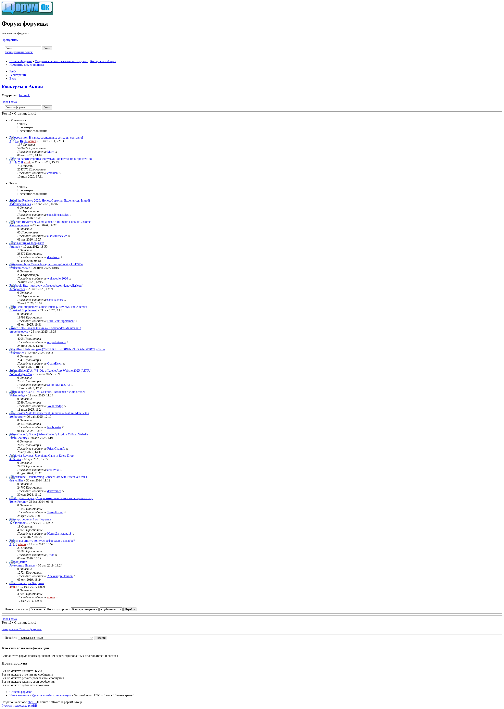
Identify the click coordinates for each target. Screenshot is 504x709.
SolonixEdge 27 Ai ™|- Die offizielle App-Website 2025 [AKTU (50, 370)
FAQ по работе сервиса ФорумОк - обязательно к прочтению (50, 158)
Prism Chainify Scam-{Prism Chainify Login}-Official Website (48, 434)
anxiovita (15, 459)
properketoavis (18, 331)
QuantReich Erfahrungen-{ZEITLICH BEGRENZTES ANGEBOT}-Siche (57, 349)
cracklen (52, 173)
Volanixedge (17, 395)
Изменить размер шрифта (26, 64)
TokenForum (17, 501)
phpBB (32, 702)
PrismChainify (18, 438)
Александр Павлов (22, 565)
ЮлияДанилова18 (59, 533)
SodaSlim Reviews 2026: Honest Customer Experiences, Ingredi (49, 200)
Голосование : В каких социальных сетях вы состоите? (46, 137)
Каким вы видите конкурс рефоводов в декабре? (42, 540)
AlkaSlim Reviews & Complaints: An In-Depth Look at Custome (50, 221)
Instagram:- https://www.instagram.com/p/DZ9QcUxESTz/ (46, 264)
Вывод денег (18, 562)
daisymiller (16, 480)
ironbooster (16, 416)
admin (32, 141)
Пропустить (10, 40)
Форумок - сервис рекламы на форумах (61, 61)
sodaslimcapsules (20, 204)
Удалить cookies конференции (51, 695)
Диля (50, 554)
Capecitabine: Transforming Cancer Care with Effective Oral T (48, 477)
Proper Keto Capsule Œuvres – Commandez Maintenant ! (45, 328)
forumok (24, 95)
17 (26, 141)
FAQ (12, 71)
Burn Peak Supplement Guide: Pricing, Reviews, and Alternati (48, 306)
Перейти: (11, 637)
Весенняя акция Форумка (26, 583)
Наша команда (19, 695)
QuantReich (16, 352)
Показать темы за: (17, 609)
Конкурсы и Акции (103, 61)
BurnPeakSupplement (23, 310)
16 (21, 141)
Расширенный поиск (19, 52)
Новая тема (9, 102)
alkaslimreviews (19, 225)
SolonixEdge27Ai (20, 374)
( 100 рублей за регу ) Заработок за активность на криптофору (51, 498)
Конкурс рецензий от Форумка (30, 519)
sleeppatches (17, 289)
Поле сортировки (59, 609)
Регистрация (17, 75)
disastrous (53, 257)
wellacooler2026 (19, 267)
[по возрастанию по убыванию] (117, 609)
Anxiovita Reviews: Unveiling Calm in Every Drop (41, 455)
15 (16, 141)
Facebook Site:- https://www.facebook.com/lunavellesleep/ (45, 285)
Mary (50, 151)
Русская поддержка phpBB (19, 705)
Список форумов (20, 61)
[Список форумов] (27, 14)
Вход (12, 78)
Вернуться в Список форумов (22, 629)
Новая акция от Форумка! (26, 243)
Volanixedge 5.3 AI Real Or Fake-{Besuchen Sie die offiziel (47, 391)
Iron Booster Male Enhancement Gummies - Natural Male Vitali (49, 413)
